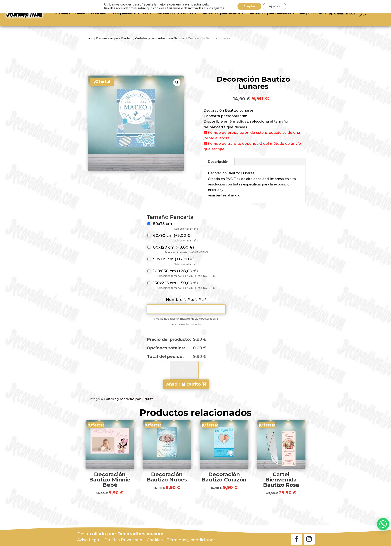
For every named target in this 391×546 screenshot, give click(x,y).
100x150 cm (175, 271)
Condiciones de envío (92, 13)
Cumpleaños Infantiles (130, 13)
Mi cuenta (62, 13)
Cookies (155, 539)
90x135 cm (174, 259)
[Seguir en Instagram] (309, 539)
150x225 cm (175, 283)
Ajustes (274, 6)
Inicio (89, 38)
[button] (176, 82)
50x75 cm (162, 224)
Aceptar (249, 6)
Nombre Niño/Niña (186, 299)
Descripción (218, 162)
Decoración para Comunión (269, 13)
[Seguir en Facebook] (296, 539)
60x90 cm (172, 236)
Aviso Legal (88, 539)
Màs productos (311, 13)
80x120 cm (173, 247)
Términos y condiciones (191, 539)
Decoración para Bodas (175, 13)
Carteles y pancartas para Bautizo (160, 38)
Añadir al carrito (183, 384)
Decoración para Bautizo (220, 13)
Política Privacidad (123, 539)
